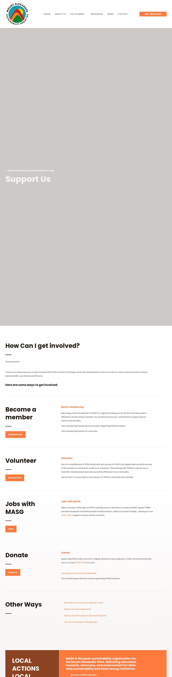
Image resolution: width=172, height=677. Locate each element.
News (110, 14)
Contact (123, 14)
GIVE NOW (81, 562)
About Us (60, 14)
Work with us (67, 515)
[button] (153, 14)
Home (47, 14)
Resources (97, 14)
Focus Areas (77, 14)
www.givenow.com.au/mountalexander (79, 573)
